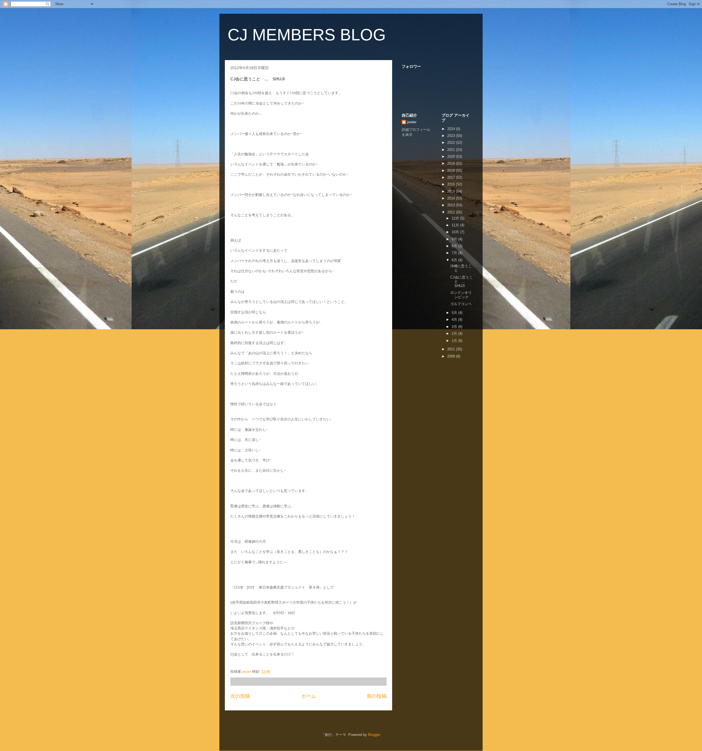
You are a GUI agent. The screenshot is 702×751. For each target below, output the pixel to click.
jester (412, 122)
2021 (451, 150)
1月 (455, 341)
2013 (451, 205)
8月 (455, 246)
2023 (451, 136)
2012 (451, 212)
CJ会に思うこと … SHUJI (461, 281)
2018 (451, 170)
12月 (456, 218)
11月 (456, 225)
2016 (451, 184)
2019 (451, 163)
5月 (455, 313)
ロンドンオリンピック (461, 295)
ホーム (308, 696)
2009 (451, 356)
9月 (455, 239)
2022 (451, 142)
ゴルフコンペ (461, 304)
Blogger (374, 735)
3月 (455, 327)
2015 (451, 191)
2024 (451, 129)
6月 (455, 260)
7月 (455, 253)
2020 (451, 156)
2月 (455, 333)
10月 (456, 232)
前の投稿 (377, 696)
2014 (451, 198)
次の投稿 (240, 696)
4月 (455, 319)
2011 (451, 349)
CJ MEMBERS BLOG (307, 35)
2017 (451, 177)
